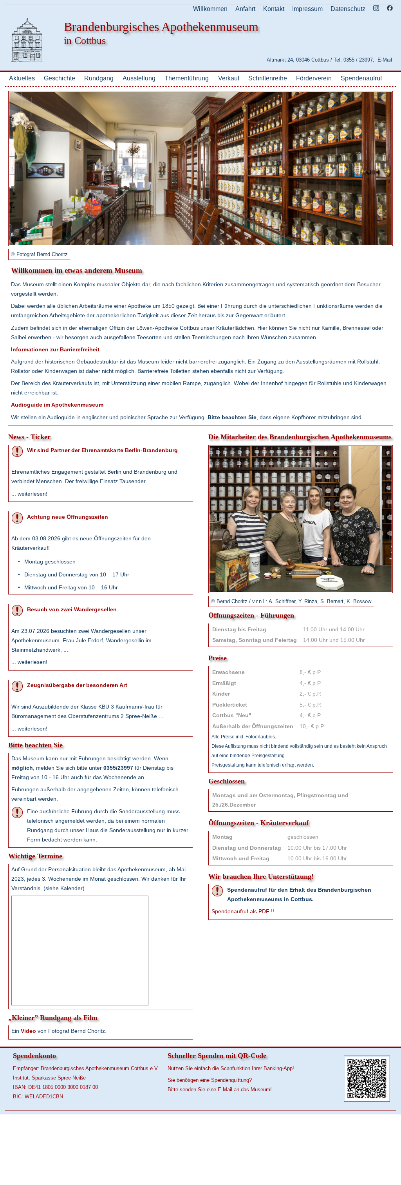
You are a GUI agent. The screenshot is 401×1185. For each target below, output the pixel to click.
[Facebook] (390, 8)
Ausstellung (139, 78)
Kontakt (273, 8)
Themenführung (186, 78)
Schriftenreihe (267, 78)
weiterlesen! (32, 494)
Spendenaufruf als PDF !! (242, 911)
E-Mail (385, 60)
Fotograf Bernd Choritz (42, 254)
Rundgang (99, 78)
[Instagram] (376, 8)
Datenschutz (348, 8)
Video (28, 1031)
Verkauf (228, 78)
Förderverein (314, 78)
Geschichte (59, 78)
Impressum (307, 8)
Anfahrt (245, 8)
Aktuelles (22, 78)
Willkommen (210, 8)
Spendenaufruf (361, 78)
